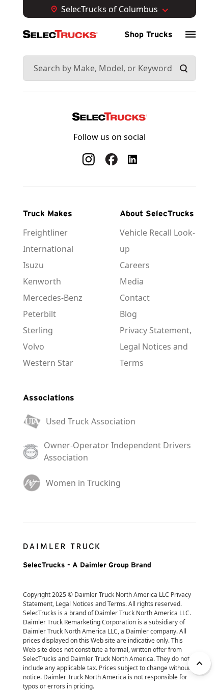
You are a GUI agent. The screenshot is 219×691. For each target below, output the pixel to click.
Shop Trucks (148, 34)
